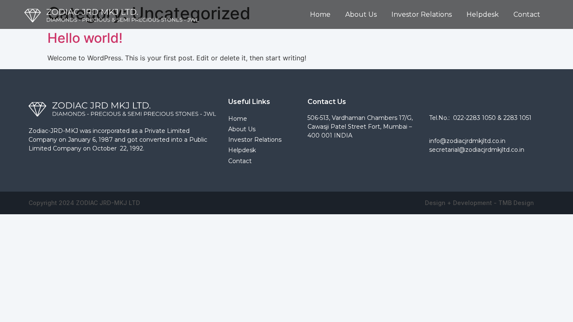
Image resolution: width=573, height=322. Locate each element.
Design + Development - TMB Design (479, 202)
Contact (526, 14)
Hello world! (84, 38)
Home (320, 14)
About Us (361, 14)
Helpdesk (482, 14)
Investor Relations (421, 14)
